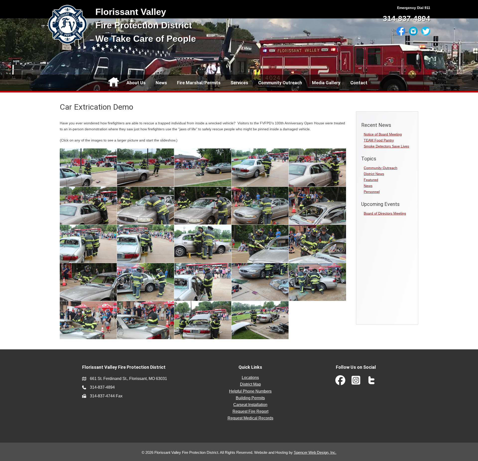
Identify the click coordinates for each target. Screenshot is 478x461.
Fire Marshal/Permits (199, 82)
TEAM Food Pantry (379, 140)
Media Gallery (326, 82)
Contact (358, 82)
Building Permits (250, 398)
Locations (250, 377)
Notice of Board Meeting (383, 134)
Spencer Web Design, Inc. (315, 452)
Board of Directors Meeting (385, 213)
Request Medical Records (250, 418)
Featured (371, 180)
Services (239, 82)
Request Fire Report (250, 411)
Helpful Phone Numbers (250, 391)
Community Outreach (280, 82)
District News (374, 174)
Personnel (372, 192)
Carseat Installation (250, 405)
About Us (136, 82)
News (161, 82)
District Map (250, 384)
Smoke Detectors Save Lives (386, 146)
